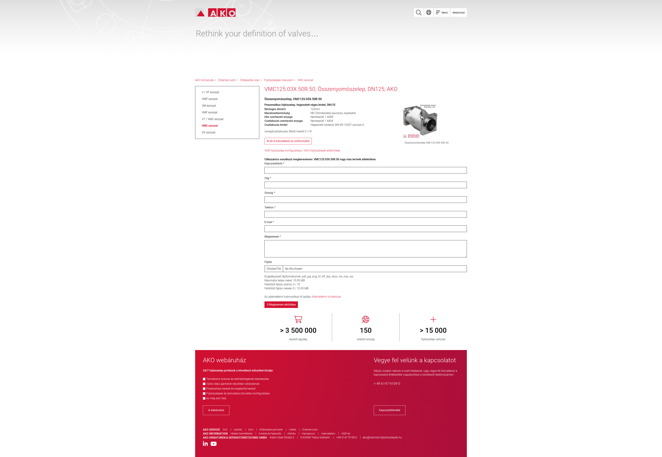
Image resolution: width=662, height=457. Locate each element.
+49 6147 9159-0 (346, 437)
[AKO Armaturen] (215, 12)
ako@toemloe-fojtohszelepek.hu (382, 437)
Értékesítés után (250, 80)
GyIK (250, 429)
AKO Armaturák (204, 80)
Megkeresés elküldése (282, 304)
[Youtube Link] (213, 444)
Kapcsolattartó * (274, 163)
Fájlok (268, 262)
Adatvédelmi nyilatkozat (326, 296)
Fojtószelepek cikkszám (278, 80)
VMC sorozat (305, 80)
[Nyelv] (428, 12)
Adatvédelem (328, 433)
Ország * (269, 192)
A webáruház (216, 410)
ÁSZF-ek (345, 433)
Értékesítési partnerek (271, 429)
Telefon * (269, 207)
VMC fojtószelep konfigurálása (283, 150)
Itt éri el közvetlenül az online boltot (288, 141)
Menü (445, 12)
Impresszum (308, 433)
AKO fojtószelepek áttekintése (322, 150)
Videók (292, 429)
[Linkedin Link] (205, 444)
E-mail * (269, 222)
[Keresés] (419, 12)
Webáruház (459, 12)
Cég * (267, 178)
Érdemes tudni (227, 80)
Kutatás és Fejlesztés (270, 433)
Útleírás (291, 433)
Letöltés (238, 429)
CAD (225, 429)
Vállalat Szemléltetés (241, 433)
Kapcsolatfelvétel (389, 410)
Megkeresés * (272, 236)
